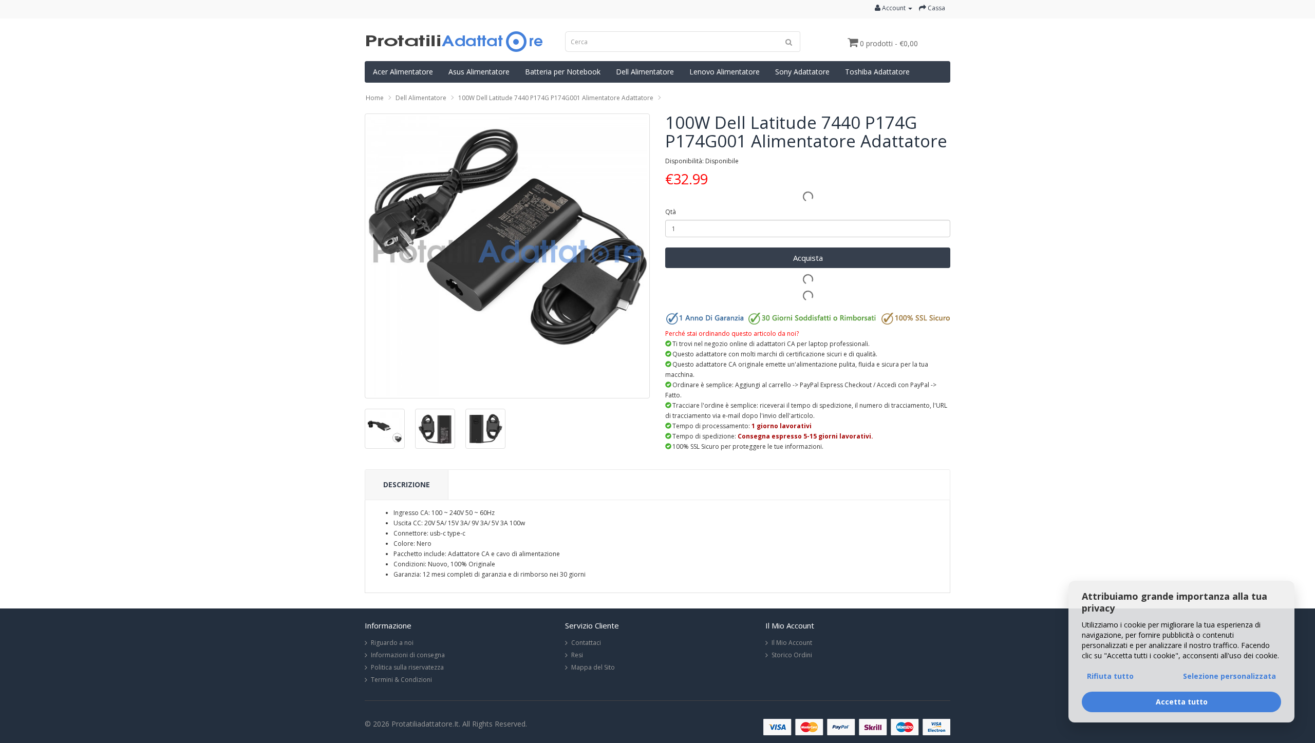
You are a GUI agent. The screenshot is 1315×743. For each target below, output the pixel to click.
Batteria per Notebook (562, 72)
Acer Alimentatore (403, 72)
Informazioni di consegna (408, 655)
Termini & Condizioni (401, 679)
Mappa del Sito (593, 667)
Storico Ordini (792, 655)
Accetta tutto (1182, 702)
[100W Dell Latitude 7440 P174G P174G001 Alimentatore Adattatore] (507, 255)
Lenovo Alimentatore (724, 72)
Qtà (670, 211)
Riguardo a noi (392, 642)
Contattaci (586, 642)
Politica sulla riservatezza (407, 667)
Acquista (808, 258)
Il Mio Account (792, 642)
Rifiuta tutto (1110, 676)
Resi (577, 655)
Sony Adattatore (802, 72)
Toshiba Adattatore (877, 72)
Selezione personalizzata (1229, 676)
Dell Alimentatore (645, 72)
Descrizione (406, 484)
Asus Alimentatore (479, 72)
